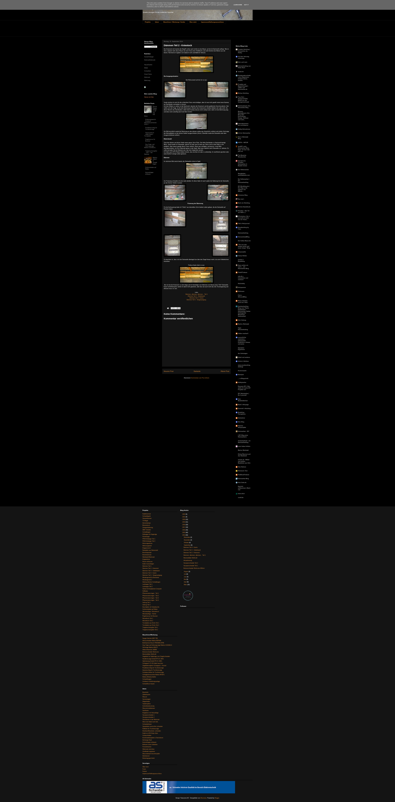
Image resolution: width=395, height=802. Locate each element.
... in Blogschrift (243, 378)
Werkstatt (147, 77)
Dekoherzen (146, 756)
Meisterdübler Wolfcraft (149, 654)
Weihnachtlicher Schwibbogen (151, 582)
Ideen (157, 22)
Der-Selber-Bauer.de (244, 241)
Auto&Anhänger (149, 57)
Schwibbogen (146, 532)
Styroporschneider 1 (148, 715)
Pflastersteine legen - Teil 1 (150, 593)
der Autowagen (242, 353)
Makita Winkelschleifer (149, 677)
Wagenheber (146, 701)
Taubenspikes (146, 703)
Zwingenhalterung (147, 527)
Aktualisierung (188, 560)
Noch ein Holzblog (244, 203)
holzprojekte (242, 252)
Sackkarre (145, 710)
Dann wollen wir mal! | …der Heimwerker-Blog (243, 266)
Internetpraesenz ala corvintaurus (243, 124)
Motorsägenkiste (147, 543)
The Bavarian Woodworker (242, 156)
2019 (184, 522)
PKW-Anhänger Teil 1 (148, 539)
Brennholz (145, 692)
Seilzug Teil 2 (146, 604)
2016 (184, 530)
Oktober (186, 542)
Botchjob (241, 374)
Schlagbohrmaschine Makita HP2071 (153, 674)
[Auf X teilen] (176, 308)
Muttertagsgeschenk (148, 758)
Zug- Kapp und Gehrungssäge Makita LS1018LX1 (157, 645)
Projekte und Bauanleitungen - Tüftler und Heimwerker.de (243, 87)
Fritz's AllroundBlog (242, 296)
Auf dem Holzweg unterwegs (243, 57)
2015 (184, 532)
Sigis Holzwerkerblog (243, 328)
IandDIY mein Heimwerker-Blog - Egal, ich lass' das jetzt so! (244, 149)
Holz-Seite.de (242, 482)
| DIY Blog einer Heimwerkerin (243, 436)
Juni (185, 577)
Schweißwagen (146, 679)
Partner (144, 771)
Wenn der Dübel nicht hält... (150, 722)
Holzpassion (242, 287)
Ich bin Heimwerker (244, 133)
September (187, 545)
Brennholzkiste (146, 555)
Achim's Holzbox (243, 361)
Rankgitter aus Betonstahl (150, 550)
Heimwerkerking (243, 233)
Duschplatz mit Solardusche (150, 607)
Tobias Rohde (242, 256)
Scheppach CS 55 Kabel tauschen (152, 663)
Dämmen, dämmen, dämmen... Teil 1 (196, 294)
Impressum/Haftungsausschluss (212, 22)
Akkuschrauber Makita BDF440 (151, 640)
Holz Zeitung (242, 320)
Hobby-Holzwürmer (244, 129)
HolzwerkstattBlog (243, 237)
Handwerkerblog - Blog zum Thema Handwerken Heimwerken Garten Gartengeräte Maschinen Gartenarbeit (244, 311)
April (185, 582)
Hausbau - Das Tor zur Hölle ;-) (244, 211)
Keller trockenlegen (148, 564)
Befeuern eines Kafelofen (149, 744)
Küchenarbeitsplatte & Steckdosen (152, 737)
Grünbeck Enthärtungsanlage (151, 681)
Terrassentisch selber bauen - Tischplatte (149, 134)
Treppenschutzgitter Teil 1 (150, 627)
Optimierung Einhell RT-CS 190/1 (152, 661)
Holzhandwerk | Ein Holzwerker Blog (244, 106)
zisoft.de (240, 497)
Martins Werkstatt (243, 324)
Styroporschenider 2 (148, 717)
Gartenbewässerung (148, 706)
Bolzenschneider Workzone (150, 652)
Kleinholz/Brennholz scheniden (151, 731)
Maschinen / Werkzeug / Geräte (174, 22)
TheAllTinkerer (242, 272)
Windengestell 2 (147, 580)
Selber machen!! (243, 333)
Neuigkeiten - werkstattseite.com (244, 174)
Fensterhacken (146, 747)
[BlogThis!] (174, 308)
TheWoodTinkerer (243, 474)
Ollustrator (203, 798)
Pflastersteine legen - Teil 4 (150, 600)
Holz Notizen (242, 467)
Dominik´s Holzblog (244, 408)
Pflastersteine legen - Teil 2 (150, 595)
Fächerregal (145, 536)
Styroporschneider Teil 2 (191, 563)
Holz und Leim (242, 62)
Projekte (148, 22)
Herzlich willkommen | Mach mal (244, 488)
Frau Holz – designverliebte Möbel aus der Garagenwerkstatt (243, 99)
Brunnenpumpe (146, 552)
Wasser (144, 697)
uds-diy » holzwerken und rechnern (243, 278)
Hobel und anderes (244, 357)
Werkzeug (147, 80)
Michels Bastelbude (244, 207)
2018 (184, 524)
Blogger (217, 798)
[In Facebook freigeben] (178, 308)
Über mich (193, 22)
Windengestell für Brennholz (150, 577)
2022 (184, 514)
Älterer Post (225, 371)
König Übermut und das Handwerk (244, 455)
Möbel (146, 68)
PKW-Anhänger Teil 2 (148, 541)
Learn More (238, 5)
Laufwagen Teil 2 (147, 586)
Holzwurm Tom (243, 471)
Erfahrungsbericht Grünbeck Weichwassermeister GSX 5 (150, 122)
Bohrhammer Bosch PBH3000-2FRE (153, 643)
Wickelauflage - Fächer (149, 614)
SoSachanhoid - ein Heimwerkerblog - (244, 441)
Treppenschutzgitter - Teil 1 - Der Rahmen (150, 152)
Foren (144, 769)
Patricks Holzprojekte (242, 426)
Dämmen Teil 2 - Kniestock (150, 568)
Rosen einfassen (147, 561)
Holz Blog (241, 422)
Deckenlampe (146, 523)
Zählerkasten (146, 694)
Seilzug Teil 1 (146, 602)
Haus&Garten (148, 64)
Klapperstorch (146, 548)
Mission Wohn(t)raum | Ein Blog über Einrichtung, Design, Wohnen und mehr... (244, 115)
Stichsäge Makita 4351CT (150, 647)
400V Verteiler (146, 530)
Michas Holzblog (243, 93)
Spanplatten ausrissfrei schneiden (152, 726)
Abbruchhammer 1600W (149, 649)
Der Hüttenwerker (243, 169)
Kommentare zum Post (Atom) (200, 378)
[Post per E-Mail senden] (167, 308)
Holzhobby (241, 283)
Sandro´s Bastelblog (241, 260)
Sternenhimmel (146, 518)
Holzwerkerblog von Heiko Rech (244, 66)
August (186, 571)
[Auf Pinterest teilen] (179, 308)
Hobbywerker (242, 382)
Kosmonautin (242, 370)
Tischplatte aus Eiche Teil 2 (150, 625)
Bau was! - (241, 199)
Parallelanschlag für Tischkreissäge (151, 128)
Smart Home (148, 74)
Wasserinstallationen (148, 708)
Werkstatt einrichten (148, 749)
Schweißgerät (146, 516)
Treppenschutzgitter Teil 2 (150, 629)
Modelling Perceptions (242, 413)
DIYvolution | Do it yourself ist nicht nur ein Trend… (244, 218)
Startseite (197, 371)
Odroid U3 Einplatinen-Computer (152, 589)
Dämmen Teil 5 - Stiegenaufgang (196, 300)
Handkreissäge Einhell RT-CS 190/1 (153, 659)
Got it (246, 5)
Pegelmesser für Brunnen (150, 140)
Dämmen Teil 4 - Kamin (196, 298)
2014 (184, 535)
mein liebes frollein (244, 446)
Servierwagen (146, 699)
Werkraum (241, 291)
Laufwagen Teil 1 (147, 584)
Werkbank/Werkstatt (148, 557)
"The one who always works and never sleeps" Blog (244, 246)
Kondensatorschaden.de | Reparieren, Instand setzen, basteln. (244, 78)
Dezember (187, 537)
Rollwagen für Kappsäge (149, 534)
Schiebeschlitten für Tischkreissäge (153, 672)
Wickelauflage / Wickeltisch (150, 611)
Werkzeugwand (147, 545)
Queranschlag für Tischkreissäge (152, 670)
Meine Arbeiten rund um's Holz (243, 301)
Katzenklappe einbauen (149, 173)
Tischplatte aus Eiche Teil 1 (150, 623)
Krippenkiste (146, 559)
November (187, 540)
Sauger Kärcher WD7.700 (150, 638)
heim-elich (241, 493)
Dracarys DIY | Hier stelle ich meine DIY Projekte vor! (244, 388)
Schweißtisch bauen (148, 684)
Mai (185, 579)
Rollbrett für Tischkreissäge (150, 728)
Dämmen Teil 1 (146, 566)
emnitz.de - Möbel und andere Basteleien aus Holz (244, 461)
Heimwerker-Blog (243, 478)
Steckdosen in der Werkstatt (150, 719)
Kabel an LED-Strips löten (150, 733)
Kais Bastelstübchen (243, 399)
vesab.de (241, 71)
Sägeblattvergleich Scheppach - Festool (154, 665)
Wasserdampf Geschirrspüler (151, 753)
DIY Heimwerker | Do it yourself (243, 394)
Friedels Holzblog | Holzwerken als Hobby (244, 51)
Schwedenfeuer (147, 724)
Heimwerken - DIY (243, 431)
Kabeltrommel (146, 514)
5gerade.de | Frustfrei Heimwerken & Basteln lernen (242, 163)
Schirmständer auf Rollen (149, 609)
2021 (184, 517)
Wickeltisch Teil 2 (147, 620)
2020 (184, 519)
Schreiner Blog (242, 195)
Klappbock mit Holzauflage (150, 713)
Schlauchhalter (146, 735)
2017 (184, 527)
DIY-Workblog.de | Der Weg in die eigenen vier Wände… (243, 189)
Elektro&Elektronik (149, 60)
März (185, 584)
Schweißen (147, 71)
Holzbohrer (241, 418)
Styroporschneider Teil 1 (191, 565)
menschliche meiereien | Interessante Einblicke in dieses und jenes (244, 341)
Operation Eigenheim (241, 348)
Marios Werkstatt (243, 450)
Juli (185, 574)
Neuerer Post (168, 371)
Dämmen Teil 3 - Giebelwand (196, 296)
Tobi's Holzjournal (244, 223)
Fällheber (145, 591)
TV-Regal (145, 520)
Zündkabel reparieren (148, 751)
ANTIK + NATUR (243, 142)
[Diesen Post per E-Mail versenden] (172, 308)
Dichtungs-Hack (147, 740)
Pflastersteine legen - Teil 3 (150, 598)
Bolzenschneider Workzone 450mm (194, 568)
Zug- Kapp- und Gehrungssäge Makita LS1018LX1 (150, 146)
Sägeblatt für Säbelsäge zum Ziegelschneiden (156, 656)
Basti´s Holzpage (243, 404)
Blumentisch (146, 525)
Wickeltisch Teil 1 (147, 618)
